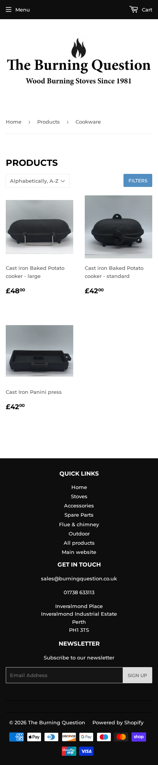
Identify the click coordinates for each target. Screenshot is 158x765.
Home (13, 122)
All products (79, 543)
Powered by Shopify (117, 722)
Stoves (79, 496)
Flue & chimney (79, 524)
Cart (146, 10)
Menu (22, 10)
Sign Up (137, 675)
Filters (137, 180)
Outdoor (79, 533)
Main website (79, 552)
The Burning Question (56, 722)
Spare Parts (79, 515)
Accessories (79, 505)
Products (48, 122)
